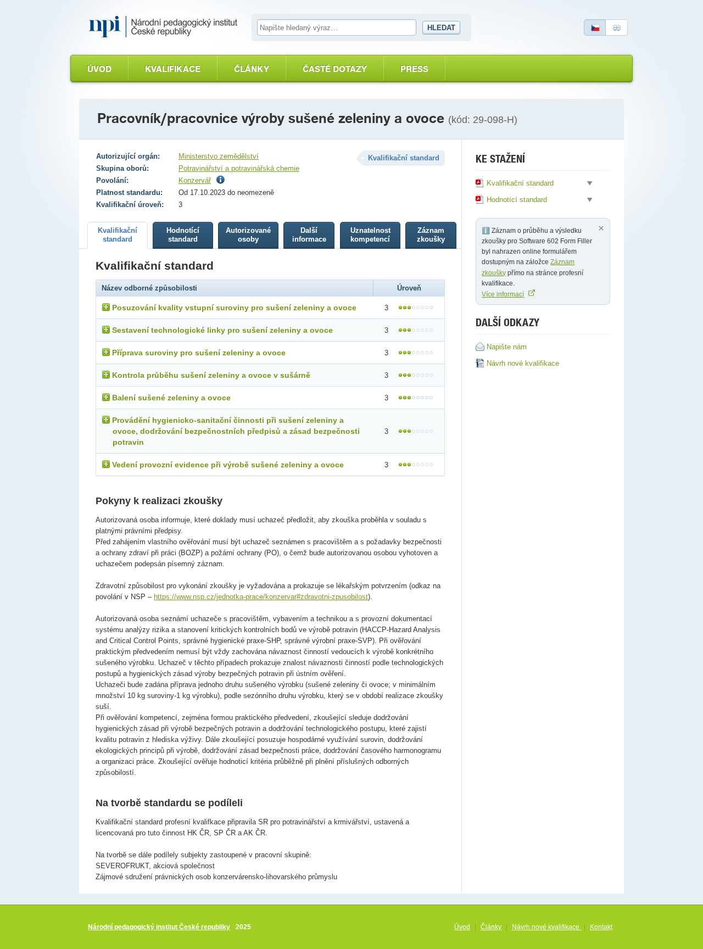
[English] (617, 27)
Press (414, 69)
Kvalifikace (172, 69)
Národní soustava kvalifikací (166, 27)
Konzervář (194, 180)
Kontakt (601, 927)
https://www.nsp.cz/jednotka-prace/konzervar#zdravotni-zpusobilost (261, 597)
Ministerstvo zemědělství (218, 156)
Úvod (99, 69)
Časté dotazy (335, 69)
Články (251, 69)
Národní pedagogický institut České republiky (159, 927)
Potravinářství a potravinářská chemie (238, 168)
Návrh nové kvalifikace (546, 927)
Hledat (441, 28)
